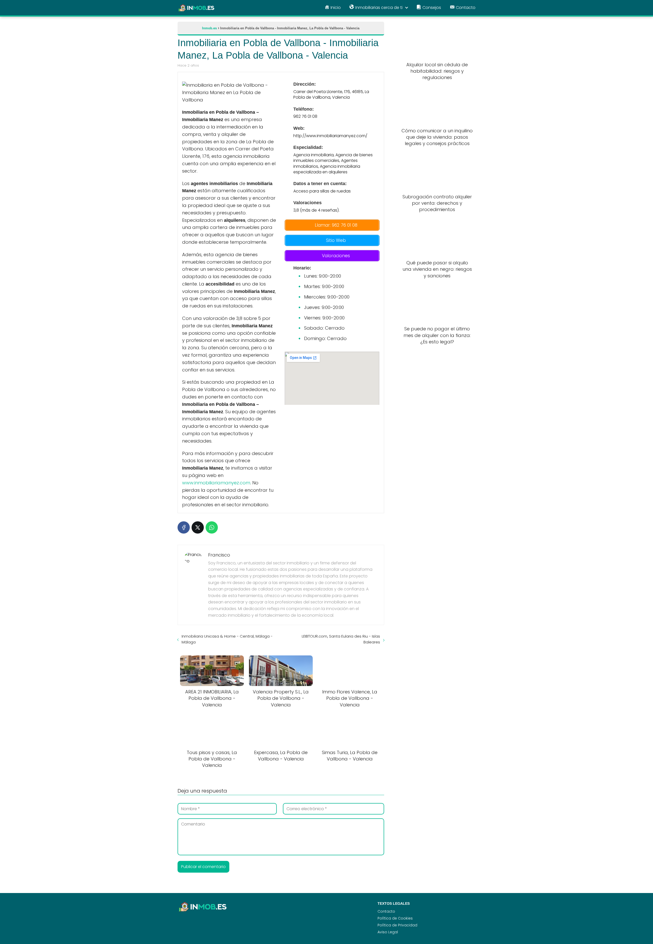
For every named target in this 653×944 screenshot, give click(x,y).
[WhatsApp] (212, 527)
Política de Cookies (395, 918)
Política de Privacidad (397, 925)
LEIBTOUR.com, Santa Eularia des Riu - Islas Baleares (341, 639)
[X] (198, 527)
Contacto (386, 911)
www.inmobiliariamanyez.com (216, 483)
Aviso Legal (388, 932)
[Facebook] (184, 527)
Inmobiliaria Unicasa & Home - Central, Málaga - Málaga (227, 639)
